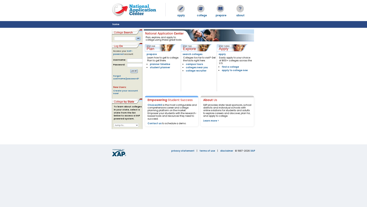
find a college (230, 66)
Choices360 (155, 105)
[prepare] (220, 8)
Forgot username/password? (126, 77)
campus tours (194, 64)
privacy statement (182, 150)
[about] (240, 8)
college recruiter (196, 70)
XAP (252, 150)
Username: (119, 60)
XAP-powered (123, 52)
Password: (119, 65)
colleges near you (197, 67)
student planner (160, 67)
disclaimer (226, 150)
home (115, 24)
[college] (201, 8)
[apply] (181, 8)
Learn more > (211, 120)
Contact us (155, 123)
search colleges (192, 54)
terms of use (207, 150)
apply (222, 54)
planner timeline (160, 64)
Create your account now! (125, 92)
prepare (152, 54)
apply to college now (235, 70)
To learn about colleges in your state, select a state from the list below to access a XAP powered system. (128, 112)
